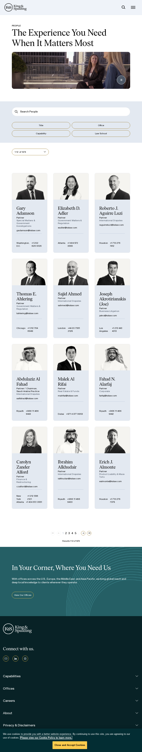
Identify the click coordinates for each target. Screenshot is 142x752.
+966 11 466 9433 (73, 500)
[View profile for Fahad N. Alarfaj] (112, 382)
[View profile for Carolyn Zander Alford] (29, 467)
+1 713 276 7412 (115, 244)
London (62, 328)
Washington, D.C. (22, 244)
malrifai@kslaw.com (68, 395)
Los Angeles (103, 329)
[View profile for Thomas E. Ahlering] (29, 298)
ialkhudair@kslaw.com (69, 478)
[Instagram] (25, 659)
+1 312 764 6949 (33, 329)
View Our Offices (22, 595)
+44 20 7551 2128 (74, 329)
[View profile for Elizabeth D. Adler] (71, 213)
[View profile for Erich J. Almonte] (112, 467)
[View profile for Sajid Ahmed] (71, 298)
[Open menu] (133, 7)
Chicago (20, 328)
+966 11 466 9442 (115, 412)
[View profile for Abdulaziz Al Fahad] (29, 382)
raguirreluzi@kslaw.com (111, 225)
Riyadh (20, 411)
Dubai (61, 414)
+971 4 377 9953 (74, 414)
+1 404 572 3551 (34, 502)
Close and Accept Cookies (70, 745)
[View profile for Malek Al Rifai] (71, 382)
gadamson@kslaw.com (28, 230)
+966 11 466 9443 (32, 412)
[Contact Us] (6, 659)
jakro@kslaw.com (108, 315)
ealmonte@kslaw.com (110, 481)
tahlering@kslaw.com (27, 313)
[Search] (123, 7)
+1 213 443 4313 (117, 329)
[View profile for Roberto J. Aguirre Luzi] (112, 213)
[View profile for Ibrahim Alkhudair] (71, 467)
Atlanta (61, 243)
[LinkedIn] (15, 659)
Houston (103, 243)
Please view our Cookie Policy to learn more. (46, 737)
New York (18, 497)
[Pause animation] (121, 80)
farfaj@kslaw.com (108, 395)
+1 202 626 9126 (37, 244)
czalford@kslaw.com (27, 486)
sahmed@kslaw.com (68, 305)
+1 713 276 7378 (115, 500)
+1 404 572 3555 (72, 244)
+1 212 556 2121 (32, 497)
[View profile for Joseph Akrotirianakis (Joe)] (112, 298)
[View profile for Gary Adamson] (29, 213)
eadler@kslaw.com (67, 227)
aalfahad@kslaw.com (27, 398)
